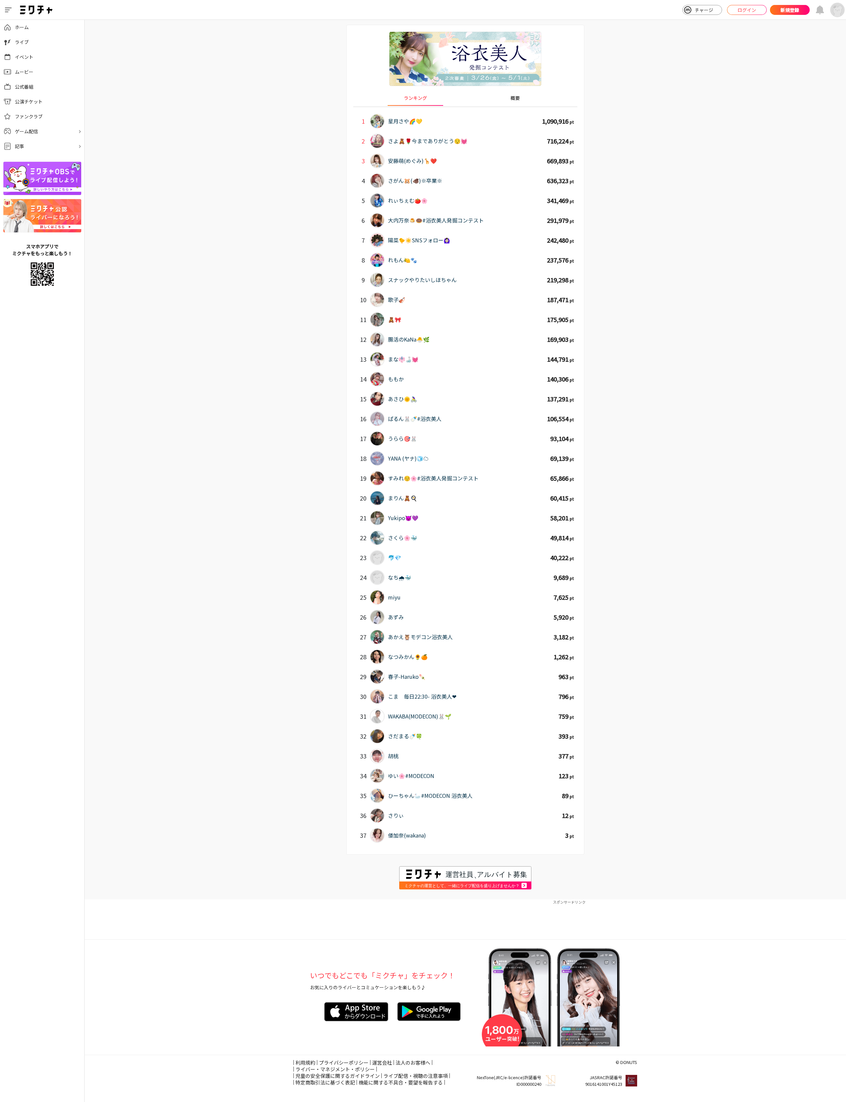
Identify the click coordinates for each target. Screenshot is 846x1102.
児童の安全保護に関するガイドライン (337, 1075)
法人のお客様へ (413, 1062)
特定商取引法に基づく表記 (325, 1082)
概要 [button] (515, 98)
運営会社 (382, 1062)
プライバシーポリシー (343, 1062)
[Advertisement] (465, 919)
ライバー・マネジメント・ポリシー (335, 1069)
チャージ (704, 10)
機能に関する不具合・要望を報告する (401, 1082)
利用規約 (305, 1062)
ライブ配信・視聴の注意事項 (415, 1075)
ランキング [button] (415, 98)
